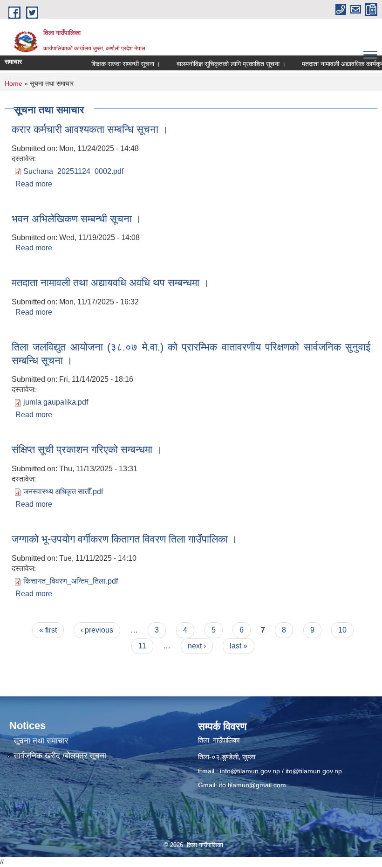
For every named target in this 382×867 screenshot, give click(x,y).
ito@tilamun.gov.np (314, 771)
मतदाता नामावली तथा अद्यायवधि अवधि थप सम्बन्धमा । (110, 283)
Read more (33, 184)
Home (13, 83)
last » (238, 646)
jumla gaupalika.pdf (55, 402)
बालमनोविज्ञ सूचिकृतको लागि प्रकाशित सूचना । (223, 64)
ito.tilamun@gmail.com (252, 785)
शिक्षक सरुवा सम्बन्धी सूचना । (117, 64)
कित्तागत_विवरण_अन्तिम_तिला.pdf (70, 581)
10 (342, 630)
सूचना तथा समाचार (41, 740)
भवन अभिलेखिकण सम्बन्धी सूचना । (77, 219)
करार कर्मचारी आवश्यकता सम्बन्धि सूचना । (90, 129)
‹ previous (97, 630)
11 (142, 646)
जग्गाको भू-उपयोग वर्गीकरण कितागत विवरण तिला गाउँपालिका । (125, 539)
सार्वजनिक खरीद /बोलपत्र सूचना (60, 755)
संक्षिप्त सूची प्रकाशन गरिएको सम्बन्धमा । (87, 449)
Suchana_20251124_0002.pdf (73, 171)
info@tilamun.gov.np (250, 771)
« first (48, 630)
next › (197, 646)
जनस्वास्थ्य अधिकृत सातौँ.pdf (63, 491)
